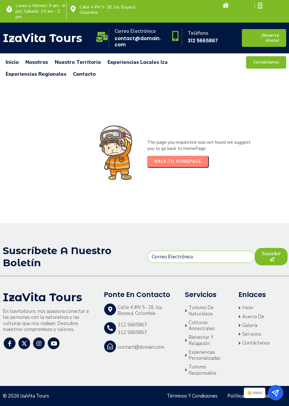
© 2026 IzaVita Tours (26, 396)
